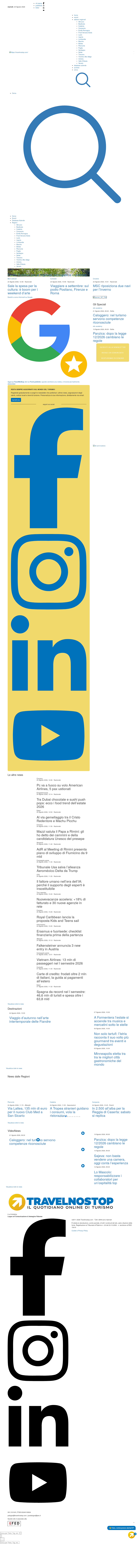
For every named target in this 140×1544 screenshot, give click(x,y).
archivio (76, 67)
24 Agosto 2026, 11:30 (44, 862)
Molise (80, 43)
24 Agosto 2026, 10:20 (44, 926)
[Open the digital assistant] (131, 1534)
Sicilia (80, 52)
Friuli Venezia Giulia (85, 32)
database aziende (80, 65)
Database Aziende (18, 220)
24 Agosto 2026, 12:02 (44, 812)
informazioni (41, 924)
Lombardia (82, 39)
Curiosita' (40, 967)
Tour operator (41, 892)
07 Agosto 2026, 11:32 (44, 986)
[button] (60, 1116)
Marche (81, 41)
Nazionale (28, 282)
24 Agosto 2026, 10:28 (44, 912)
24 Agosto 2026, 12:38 (16, 282)
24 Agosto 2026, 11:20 (44, 876)
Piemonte (81, 46)
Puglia (80, 48)
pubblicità (39, 5)
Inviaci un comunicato (113, 353)
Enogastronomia (42, 793)
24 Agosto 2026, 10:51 (101, 282)
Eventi (14, 218)
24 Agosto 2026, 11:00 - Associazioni (20, 1105)
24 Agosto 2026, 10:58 (58, 282)
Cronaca (40, 778)
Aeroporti (40, 842)
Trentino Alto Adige (85, 57)
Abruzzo (81, 22)
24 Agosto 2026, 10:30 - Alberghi (103, 1105)
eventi (76, 17)
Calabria (81, 26)
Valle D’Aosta (82, 61)
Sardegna (81, 50)
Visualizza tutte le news (16, 1004)
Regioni (14, 222)
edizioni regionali (80, 19)
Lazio (80, 35)
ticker (37, 8)
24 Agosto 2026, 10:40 (44, 894)
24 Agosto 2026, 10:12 (44, 940)
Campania (82, 28)
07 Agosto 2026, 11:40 (44, 969)
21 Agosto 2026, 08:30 (101, 311)
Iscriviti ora (16, 400)
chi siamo (39, 3)
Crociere (40, 910)
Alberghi (39, 939)
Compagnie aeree (43, 860)
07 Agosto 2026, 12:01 (44, 954)
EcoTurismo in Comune (112, 358)
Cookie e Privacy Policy (80, 1230)
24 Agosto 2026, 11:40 (44, 844)
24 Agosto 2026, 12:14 (44, 794)
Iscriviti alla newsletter (113, 347)
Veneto (80, 63)
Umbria (80, 59)
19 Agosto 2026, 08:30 (101, 329)
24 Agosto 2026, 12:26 (44, 780)
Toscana (81, 54)
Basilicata (81, 24)
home (76, 15)
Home (14, 216)
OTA (38, 875)
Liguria (80, 37)
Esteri (39, 810)
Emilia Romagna (84, 30)
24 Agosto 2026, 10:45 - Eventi (60, 1105)
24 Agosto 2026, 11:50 (44, 826)
